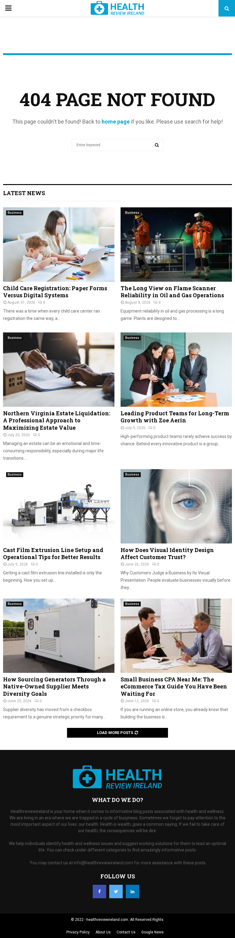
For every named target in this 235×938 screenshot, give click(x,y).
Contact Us (126, 932)
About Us (103, 932)
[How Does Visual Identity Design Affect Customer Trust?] (176, 506)
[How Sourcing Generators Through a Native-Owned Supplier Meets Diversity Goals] (58, 636)
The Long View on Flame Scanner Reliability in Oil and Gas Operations (172, 291)
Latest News (24, 193)
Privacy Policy (78, 932)
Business (15, 212)
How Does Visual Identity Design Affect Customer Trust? (167, 553)
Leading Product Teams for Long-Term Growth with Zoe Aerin (175, 417)
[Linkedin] (132, 891)
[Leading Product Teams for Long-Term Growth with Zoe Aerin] (176, 369)
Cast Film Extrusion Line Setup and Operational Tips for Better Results (53, 553)
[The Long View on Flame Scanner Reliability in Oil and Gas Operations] (176, 244)
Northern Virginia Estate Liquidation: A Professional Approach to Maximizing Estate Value (56, 420)
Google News (152, 932)
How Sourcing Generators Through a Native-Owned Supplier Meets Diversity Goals (54, 686)
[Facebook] (99, 891)
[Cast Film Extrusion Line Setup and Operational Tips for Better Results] (58, 506)
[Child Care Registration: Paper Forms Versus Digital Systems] (58, 244)
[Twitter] (116, 891)
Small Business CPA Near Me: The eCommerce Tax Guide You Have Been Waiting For (174, 686)
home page (116, 121)
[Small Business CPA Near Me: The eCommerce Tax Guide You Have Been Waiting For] (176, 636)
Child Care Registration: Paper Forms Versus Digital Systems (55, 291)
